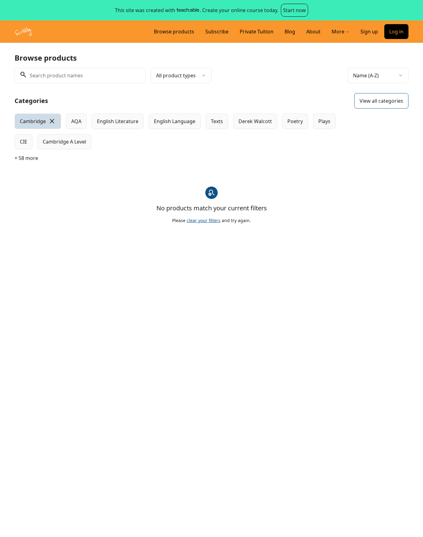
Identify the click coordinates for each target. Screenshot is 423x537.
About (313, 31)
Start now (294, 10)
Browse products (174, 31)
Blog (290, 31)
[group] (186, 131)
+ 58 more (26, 158)
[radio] (38, 121)
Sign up (369, 31)
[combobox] (181, 75)
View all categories (381, 100)
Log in (396, 31)
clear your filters (203, 220)
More (338, 31)
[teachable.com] (187, 10)
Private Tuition (256, 31)
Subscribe (217, 31)
